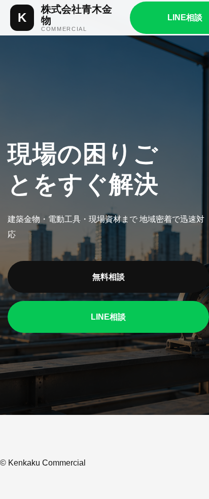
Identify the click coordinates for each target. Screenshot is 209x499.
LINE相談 (108, 317)
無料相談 (108, 277)
